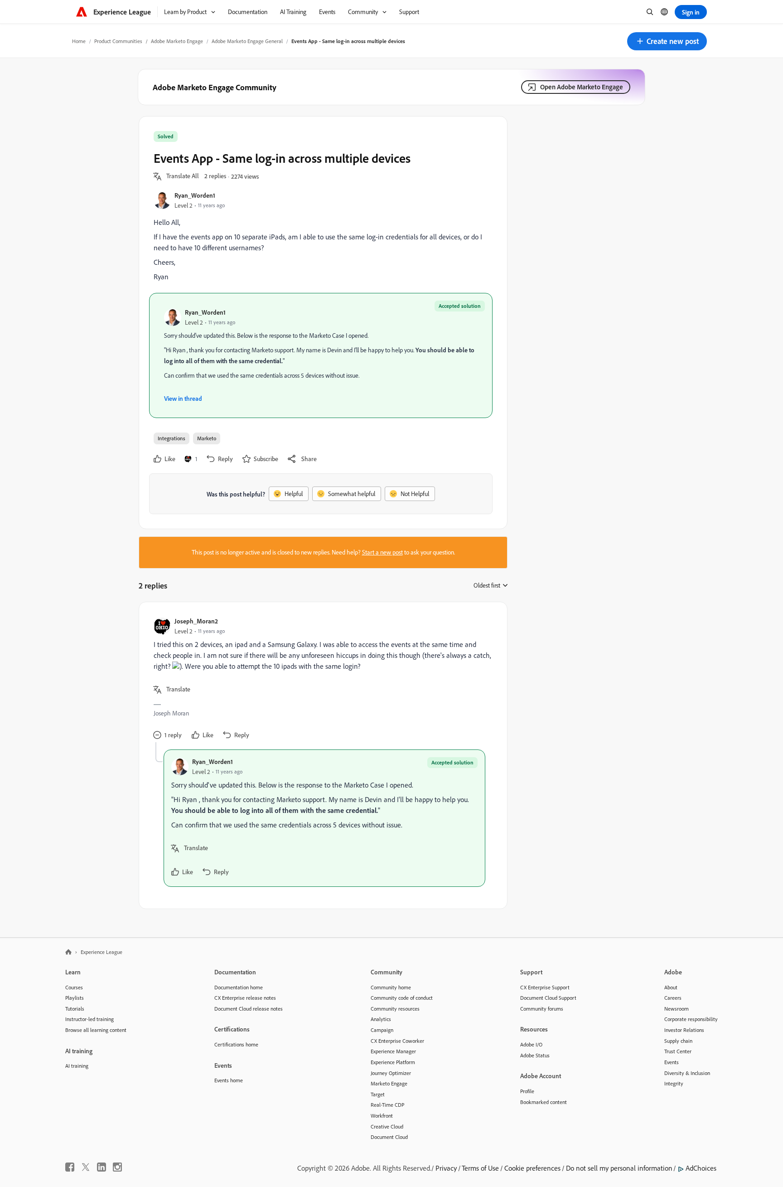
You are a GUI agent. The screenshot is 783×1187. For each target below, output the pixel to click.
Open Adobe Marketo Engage (581, 87)
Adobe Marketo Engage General (247, 41)
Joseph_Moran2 (196, 621)
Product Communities (118, 41)
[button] (667, 41)
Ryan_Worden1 (194, 195)
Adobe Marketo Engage (177, 41)
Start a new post (382, 552)
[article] (321, 679)
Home (79, 41)
